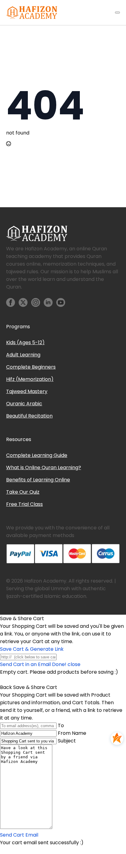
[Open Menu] (117, 12)
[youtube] (60, 302)
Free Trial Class (24, 504)
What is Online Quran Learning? (43, 467)
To (61, 725)
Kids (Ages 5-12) (25, 342)
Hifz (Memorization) (30, 379)
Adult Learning (23, 354)
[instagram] (35, 302)
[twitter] (23, 302)
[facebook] (10, 302)
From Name (72, 733)
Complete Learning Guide (36, 455)
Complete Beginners (31, 366)
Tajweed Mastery (26, 391)
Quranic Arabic (24, 403)
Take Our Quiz (22, 491)
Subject (67, 740)
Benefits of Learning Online (38, 479)
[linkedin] (48, 302)
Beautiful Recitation (29, 415)
